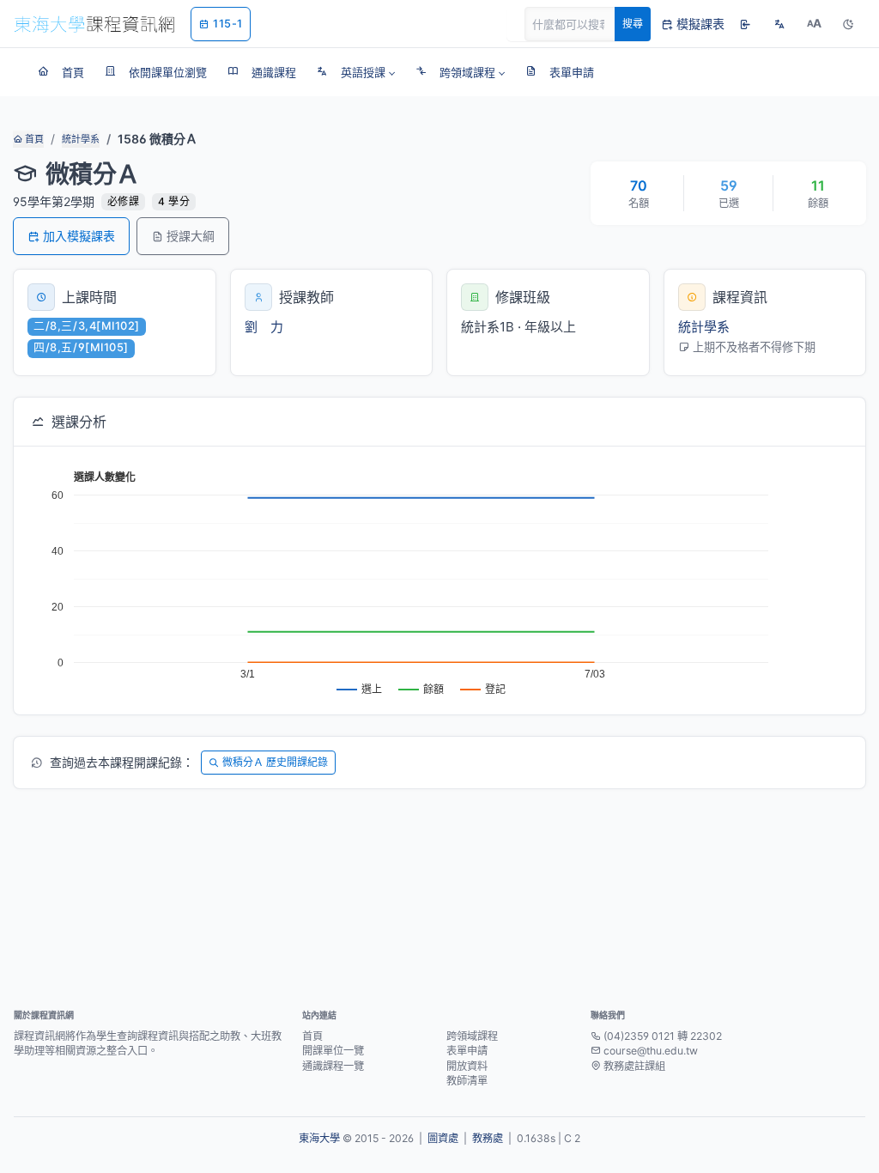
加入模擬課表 (79, 235)
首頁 (33, 139)
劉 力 (264, 327)
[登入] (745, 24)
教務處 (487, 1138)
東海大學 (319, 1138)
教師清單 (467, 1080)
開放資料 (467, 1066)
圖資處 (442, 1138)
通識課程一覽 (333, 1066)
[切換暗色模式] (848, 24)
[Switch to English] (779, 24)
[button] (355, 72)
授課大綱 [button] (191, 235)
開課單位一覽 (333, 1050)
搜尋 (632, 23)
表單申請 (467, 1050)
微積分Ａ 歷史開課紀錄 (275, 762)
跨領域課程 (472, 1036)
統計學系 (81, 139)
